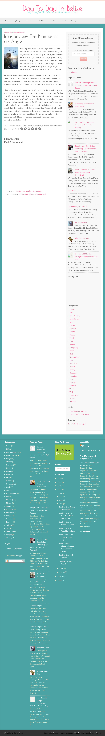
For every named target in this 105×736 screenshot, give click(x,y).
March (62, 572)
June (61, 500)
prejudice (73, 376)
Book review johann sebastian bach (32, 194)
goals (72, 351)
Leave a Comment (19, 32)
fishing (72, 335)
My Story (17, 21)
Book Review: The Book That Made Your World (66, 515)
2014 (60, 482)
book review (8, 32)
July (61, 496)
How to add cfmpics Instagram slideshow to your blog (86, 256)
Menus (72, 367)
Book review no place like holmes (28, 191)
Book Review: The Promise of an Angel (66, 537)
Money (73, 21)
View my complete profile (90, 450)
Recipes (73, 382)
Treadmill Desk (81, 222)
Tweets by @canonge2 (77, 424)
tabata (72, 389)
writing (73, 401)
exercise (73, 328)
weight (72, 398)
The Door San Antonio (78, 411)
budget (72, 322)
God (71, 354)
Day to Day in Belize (52, 8)
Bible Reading (75, 316)
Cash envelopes (74, 191)
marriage (73, 363)
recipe (72, 379)
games (72, 344)
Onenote (73, 373)
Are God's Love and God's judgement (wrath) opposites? (85, 172)
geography (74, 348)
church (72, 325)
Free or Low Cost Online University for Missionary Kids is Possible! (85, 148)
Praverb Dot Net (95, 733)
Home (7, 21)
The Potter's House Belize (80, 414)
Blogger (19, 556)
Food (64, 21)
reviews (73, 386)
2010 (60, 577)
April (61, 568)
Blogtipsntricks (58, 733)
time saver (74, 395)
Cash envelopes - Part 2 (77, 206)
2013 (60, 486)
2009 (60, 580)
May (61, 504)
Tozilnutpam (82, 733)
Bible (71, 313)
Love (71, 360)
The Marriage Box (82, 238)
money (72, 370)
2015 (59, 478)
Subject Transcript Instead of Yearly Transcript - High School (86, 85)
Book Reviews (43, 21)
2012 (60, 489)
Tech (71, 392)
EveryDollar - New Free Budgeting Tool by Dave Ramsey (84, 124)
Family (72, 332)
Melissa (85, 446)
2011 (59, 493)
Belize (55, 21)
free (71, 341)
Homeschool (29, 21)
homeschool (74, 357)
